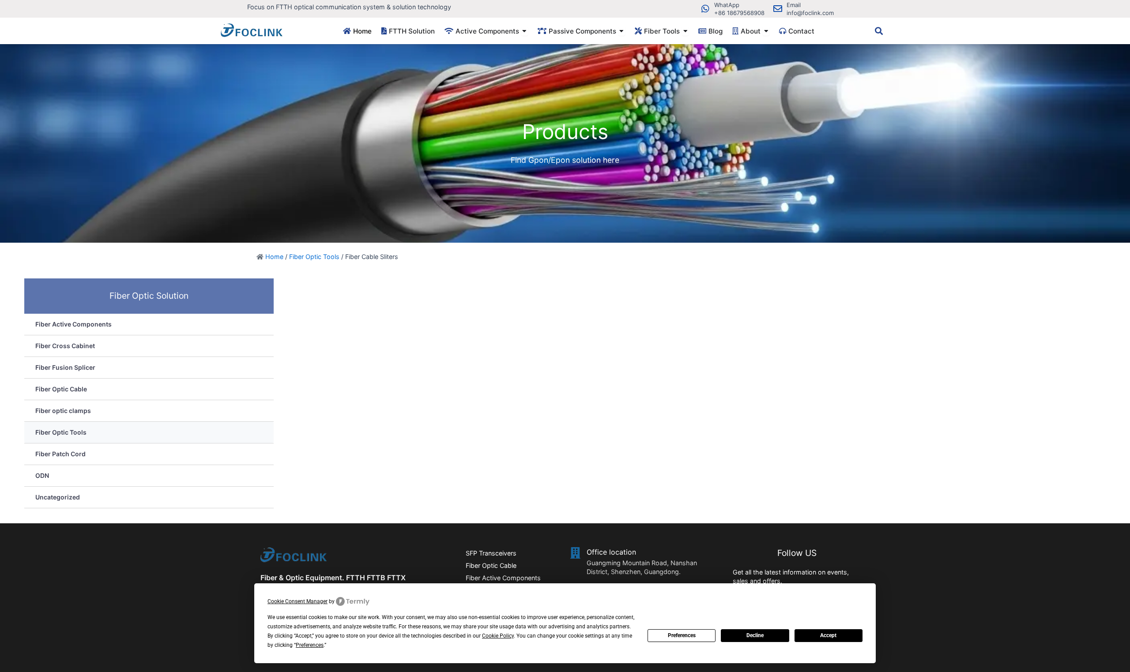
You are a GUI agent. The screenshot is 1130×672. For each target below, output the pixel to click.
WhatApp (726, 4)
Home (274, 256)
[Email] (777, 8)
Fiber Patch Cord (60, 454)
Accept (828, 635)
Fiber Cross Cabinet (65, 345)
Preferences (682, 635)
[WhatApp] (705, 8)
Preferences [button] (310, 645)
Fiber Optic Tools (314, 256)
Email (794, 4)
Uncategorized (57, 497)
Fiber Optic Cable (61, 389)
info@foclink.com (810, 12)
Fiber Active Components (73, 324)
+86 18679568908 (739, 12)
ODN (42, 475)
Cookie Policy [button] (498, 636)
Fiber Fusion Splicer (65, 367)
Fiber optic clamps (63, 410)
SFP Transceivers (491, 553)
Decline (755, 635)
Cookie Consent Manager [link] (297, 601)
